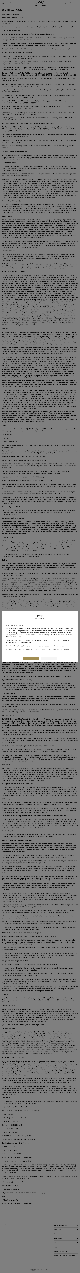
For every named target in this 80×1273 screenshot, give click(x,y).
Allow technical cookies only (15, 625)
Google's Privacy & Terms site (16, 633)
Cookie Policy (27, 642)
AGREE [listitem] (31, 659)
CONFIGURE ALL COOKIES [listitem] (49, 659)
